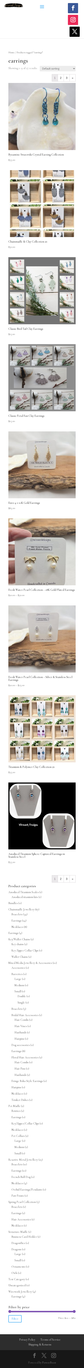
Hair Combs (21, 1020)
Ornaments (18, 1266)
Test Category (16, 1279)
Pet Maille (14, 1106)
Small (17, 991)
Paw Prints (17, 1195)
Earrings (16, 920)
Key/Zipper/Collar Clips (25, 1123)
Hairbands (20, 1032)
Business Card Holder (24, 1236)
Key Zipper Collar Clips (24, 950)
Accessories (18, 968)
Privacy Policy (27, 1339)
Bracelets (16, 914)
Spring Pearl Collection (22, 1202)
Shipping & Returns (39, 1344)
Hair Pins (19, 1068)
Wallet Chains (19, 957)
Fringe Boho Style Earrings (27, 1081)
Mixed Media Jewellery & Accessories (30, 963)
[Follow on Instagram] (73, 20)
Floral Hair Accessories (25, 1057)
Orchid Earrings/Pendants (26, 1189)
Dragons (16, 1249)
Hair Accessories (21, 1219)
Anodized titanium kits (24, 897)
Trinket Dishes (20, 1100)
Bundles (13, 903)
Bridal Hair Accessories (25, 1015)
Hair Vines (20, 1026)
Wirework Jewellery (20, 1291)
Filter (15, 1318)
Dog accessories (20, 1045)
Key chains (17, 944)
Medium (19, 985)
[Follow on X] (75, 32)
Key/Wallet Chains (19, 939)
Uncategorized (17, 1285)
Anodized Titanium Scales (23, 892)
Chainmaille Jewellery (21, 909)
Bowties (15, 1111)
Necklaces (17, 927)
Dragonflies (18, 1243)
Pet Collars (18, 1136)
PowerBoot (49, 1362)
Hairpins (19, 1038)
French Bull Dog (21, 1177)
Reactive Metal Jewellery (23, 1159)
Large (17, 979)
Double (22, 996)
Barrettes (17, 974)
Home (11, 52)
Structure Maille (18, 1232)
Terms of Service (50, 1339)
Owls (14, 1273)
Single (21, 1002)
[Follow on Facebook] (73, 8)
